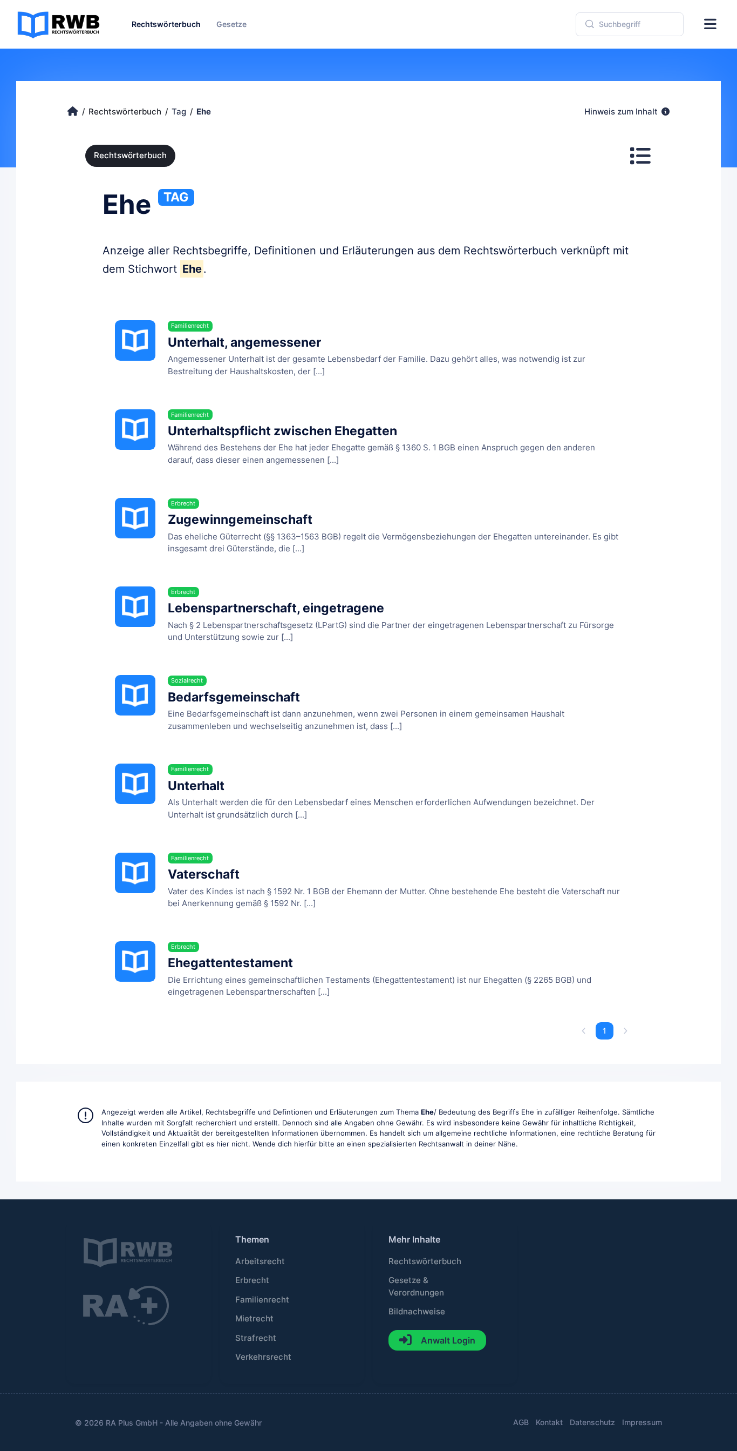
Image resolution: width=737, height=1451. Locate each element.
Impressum (642, 1422)
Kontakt (549, 1422)
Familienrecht (262, 1300)
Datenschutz (592, 1422)
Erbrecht (252, 1280)
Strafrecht (255, 1338)
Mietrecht (254, 1319)
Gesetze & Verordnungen (416, 1286)
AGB (521, 1422)
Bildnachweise (416, 1312)
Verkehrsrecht (263, 1357)
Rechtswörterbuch (130, 155)
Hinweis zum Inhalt (622, 112)
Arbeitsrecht (260, 1261)
